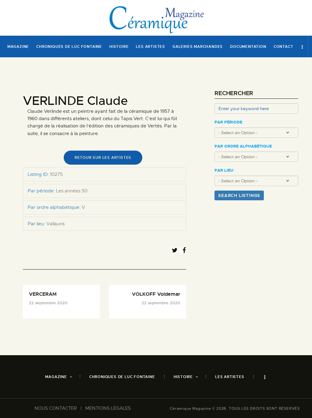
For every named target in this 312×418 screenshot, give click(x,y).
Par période (228, 122)
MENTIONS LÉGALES (108, 408)
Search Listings (239, 195)
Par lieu (223, 170)
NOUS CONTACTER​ (55, 408)
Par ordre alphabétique (243, 146)
